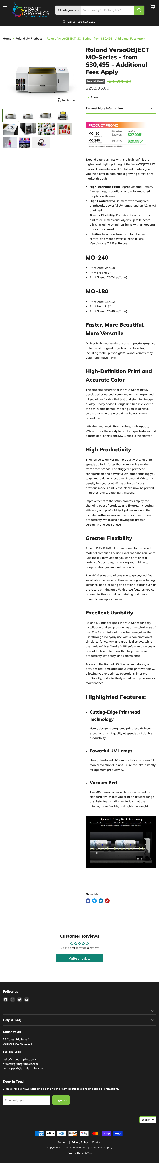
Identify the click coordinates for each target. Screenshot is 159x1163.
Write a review (79, 958)
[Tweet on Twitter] (94, 900)
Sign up (61, 1100)
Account (62, 1142)
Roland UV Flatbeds (28, 38)
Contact (97, 1142)
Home (7, 38)
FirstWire (86, 1152)
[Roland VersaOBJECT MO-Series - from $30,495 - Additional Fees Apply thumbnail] (11, 115)
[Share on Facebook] (88, 900)
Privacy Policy (80, 1142)
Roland (94, 97)
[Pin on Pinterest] (107, 900)
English (146, 1119)
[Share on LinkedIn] (101, 900)
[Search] (139, 10)
